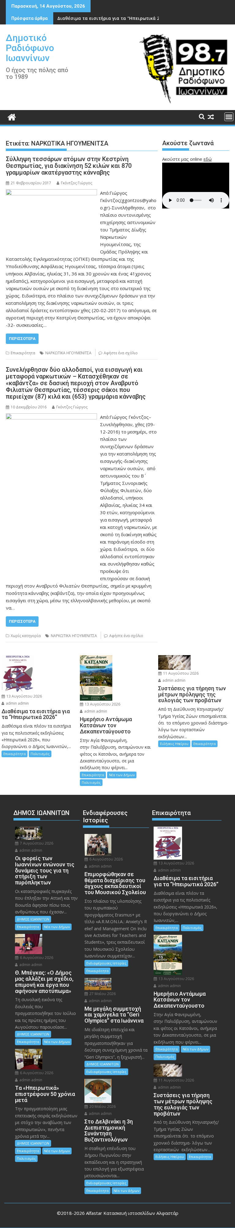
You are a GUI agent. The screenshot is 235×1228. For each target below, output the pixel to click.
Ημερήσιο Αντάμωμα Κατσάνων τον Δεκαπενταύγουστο (118, 18)
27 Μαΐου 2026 (102, 993)
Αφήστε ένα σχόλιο (121, 353)
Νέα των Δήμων (122, 775)
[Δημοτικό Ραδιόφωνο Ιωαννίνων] (12, 116)
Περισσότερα (22, 338)
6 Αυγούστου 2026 (36, 957)
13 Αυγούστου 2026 (24, 696)
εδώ (207, 159)
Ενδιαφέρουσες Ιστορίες (106, 963)
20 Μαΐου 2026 (102, 1106)
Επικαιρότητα (23, 353)
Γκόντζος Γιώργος (76, 183)
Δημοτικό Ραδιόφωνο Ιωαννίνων (30, 47)
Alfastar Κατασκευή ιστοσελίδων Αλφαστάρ (132, 1213)
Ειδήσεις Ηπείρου (174, 743)
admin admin (17, 703)
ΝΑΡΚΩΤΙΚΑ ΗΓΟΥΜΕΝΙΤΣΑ (68, 353)
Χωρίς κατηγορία (26, 635)
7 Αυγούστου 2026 (36, 843)
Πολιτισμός (40, 753)
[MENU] (228, 116)
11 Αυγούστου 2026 (180, 673)
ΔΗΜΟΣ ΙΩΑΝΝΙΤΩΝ (33, 919)
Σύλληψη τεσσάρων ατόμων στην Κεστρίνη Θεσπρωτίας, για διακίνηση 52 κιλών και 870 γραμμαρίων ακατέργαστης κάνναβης (69, 165)
